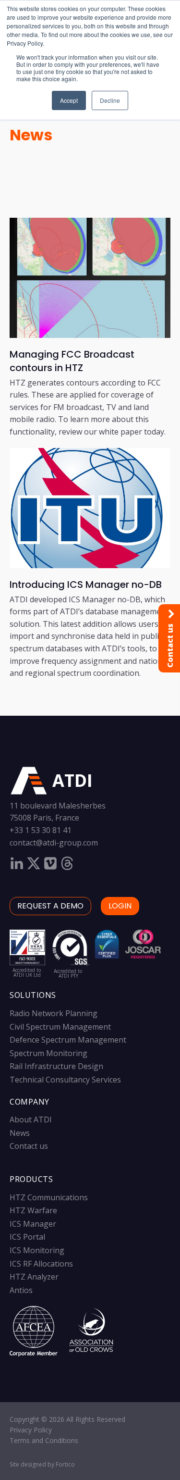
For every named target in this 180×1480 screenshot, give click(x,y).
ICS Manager (33, 1224)
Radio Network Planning (53, 1013)
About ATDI (31, 1119)
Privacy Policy (31, 1429)
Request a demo (50, 905)
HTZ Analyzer (34, 1276)
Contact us (29, 1146)
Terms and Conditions (44, 1440)
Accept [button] (69, 100)
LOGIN (120, 905)
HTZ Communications (49, 1197)
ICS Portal (27, 1236)
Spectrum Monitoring (48, 1053)
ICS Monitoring (37, 1250)
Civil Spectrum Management (60, 1026)
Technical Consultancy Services (65, 1079)
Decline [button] (110, 100)
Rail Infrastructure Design (56, 1066)
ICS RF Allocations (41, 1263)
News (31, 135)
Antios (21, 1290)
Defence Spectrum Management (68, 1039)
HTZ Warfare (33, 1210)
